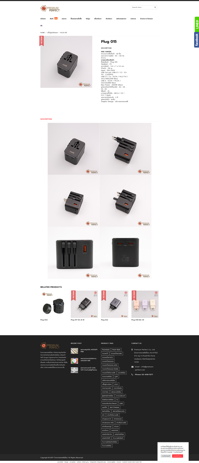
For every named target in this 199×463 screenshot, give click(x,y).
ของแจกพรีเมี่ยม (107, 377)
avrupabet (72, 462)
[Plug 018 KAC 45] (145, 313)
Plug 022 (104, 320)
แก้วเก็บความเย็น (121, 423)
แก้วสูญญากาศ (106, 419)
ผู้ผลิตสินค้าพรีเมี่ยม (107, 396)
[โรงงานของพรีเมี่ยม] (50, 8)
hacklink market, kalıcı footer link (131, 462)
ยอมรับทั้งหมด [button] (177, 456)
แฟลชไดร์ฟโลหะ (119, 434)
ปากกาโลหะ (105, 392)
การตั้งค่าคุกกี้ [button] (166, 456)
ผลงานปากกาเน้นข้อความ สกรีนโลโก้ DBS (88, 360)
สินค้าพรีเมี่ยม (106, 411)
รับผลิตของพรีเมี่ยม (108, 400)
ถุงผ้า (116, 377)
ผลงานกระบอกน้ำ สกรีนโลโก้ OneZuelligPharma (89, 369)
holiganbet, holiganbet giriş (98, 462)
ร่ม (117, 400)
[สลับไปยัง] (41, 26)
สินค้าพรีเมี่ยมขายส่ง (119, 411)
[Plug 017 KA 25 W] (84, 313)
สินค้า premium (114, 407)
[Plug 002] (54, 313)
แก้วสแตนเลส (118, 419)
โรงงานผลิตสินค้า (118, 438)
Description (46, 119)
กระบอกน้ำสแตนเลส (107, 361)
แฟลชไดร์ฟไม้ (106, 438)
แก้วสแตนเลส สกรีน (108, 423)
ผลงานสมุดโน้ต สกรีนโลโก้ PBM (89, 351)
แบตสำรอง (105, 430)
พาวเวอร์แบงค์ (120, 396)
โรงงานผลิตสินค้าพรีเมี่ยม (109, 442)
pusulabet (60, 462)
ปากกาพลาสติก (106, 388)
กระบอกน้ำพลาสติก (116, 354)
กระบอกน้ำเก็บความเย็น (108, 373)
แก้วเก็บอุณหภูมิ (106, 426)
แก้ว (103, 415)
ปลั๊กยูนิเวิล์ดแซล (52, 33)
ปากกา (116, 384)
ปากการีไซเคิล (118, 388)
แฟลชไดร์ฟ (114, 430)
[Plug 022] (115, 313)
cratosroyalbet (111, 462)
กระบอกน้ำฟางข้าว (107, 357)
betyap (66, 462)
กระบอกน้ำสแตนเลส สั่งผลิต (110, 369)
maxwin (119, 462)
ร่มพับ (121, 403)
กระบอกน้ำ (105, 354)
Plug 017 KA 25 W (77, 320)
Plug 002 (44, 320)
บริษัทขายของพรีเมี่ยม (108, 380)
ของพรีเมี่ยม (121, 373)
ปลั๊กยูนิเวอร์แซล (107, 384)
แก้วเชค (116, 426)
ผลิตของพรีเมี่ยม (116, 392)
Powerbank (106, 350)
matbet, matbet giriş (83, 462)
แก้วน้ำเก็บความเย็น (112, 415)
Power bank (116, 350)
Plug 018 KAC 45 (137, 320)
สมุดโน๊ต (104, 407)
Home (42, 33)
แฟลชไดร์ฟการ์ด (107, 434)
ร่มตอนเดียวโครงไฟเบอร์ (109, 403)
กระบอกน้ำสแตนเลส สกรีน (109, 365)
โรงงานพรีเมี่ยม (106, 446)
